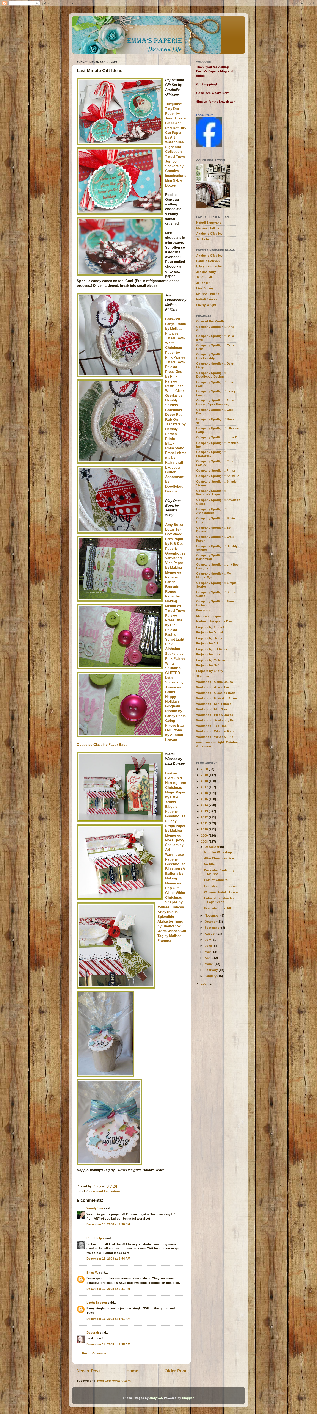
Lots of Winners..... (218, 880)
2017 (205, 787)
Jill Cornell (204, 277)
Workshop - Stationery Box (216, 720)
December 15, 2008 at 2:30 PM (108, 1224)
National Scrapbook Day (214, 621)
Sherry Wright (206, 305)
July (208, 939)
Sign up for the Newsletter (215, 101)
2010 (205, 829)
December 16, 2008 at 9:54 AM (108, 1258)
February (212, 970)
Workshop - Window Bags (215, 731)
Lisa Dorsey (205, 288)
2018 (205, 781)
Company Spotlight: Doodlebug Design (211, 374)
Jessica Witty (206, 272)
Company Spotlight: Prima (215, 470)
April (208, 957)
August (210, 933)
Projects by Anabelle (211, 627)
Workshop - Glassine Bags (215, 692)
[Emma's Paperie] (209, 146)
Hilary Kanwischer (209, 266)
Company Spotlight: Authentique (211, 510)
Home (132, 1371)
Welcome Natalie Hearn (221, 892)
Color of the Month (210, 321)
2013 (205, 811)
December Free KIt (217, 908)
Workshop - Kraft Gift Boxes (217, 698)
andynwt (155, 1398)
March (210, 964)
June (209, 945)
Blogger (187, 1398)
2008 (205, 841)
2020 (205, 769)
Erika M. (92, 1272)
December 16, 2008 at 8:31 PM (108, 1288)
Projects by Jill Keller (211, 649)
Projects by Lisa (208, 654)
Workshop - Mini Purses (213, 703)
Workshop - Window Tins (214, 736)
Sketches (203, 676)
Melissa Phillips (207, 228)
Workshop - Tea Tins (211, 725)
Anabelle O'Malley (209, 233)
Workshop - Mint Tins (212, 709)
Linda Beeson (96, 1302)
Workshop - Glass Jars (213, 687)
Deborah (92, 1332)
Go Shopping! (206, 84)
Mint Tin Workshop (218, 852)
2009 (205, 835)
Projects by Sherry (209, 671)
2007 (205, 983)
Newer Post (88, 1371)
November (212, 915)
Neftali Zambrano (208, 222)
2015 (205, 799)
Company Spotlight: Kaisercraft (211, 557)
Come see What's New (212, 93)
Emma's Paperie (204, 115)
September (213, 927)
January (211, 976)
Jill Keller (203, 239)
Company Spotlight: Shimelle (217, 476)
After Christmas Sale (219, 858)
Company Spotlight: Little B (216, 437)
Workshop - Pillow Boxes (214, 714)
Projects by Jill (207, 643)
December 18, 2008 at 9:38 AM (108, 1344)
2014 (205, 805)
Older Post (176, 1371)
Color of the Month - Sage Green (219, 899)
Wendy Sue (94, 1208)
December (212, 846)
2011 (205, 823)
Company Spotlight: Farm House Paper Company (215, 402)
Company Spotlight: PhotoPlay (211, 453)
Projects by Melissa (210, 660)
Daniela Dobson (208, 261)
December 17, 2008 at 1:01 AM (108, 1318)
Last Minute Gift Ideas (220, 886)
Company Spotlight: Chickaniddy (211, 356)
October (211, 921)
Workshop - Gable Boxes (214, 681)
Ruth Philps (95, 1238)
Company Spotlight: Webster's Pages (211, 492)
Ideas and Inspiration (104, 1191)
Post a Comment (94, 1353)
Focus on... (204, 610)
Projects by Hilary (209, 638)
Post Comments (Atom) (114, 1380)
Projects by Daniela (210, 632)
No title (209, 864)
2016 (205, 793)
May (208, 951)
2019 (205, 775)
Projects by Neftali (209, 665)
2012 (205, 817)
